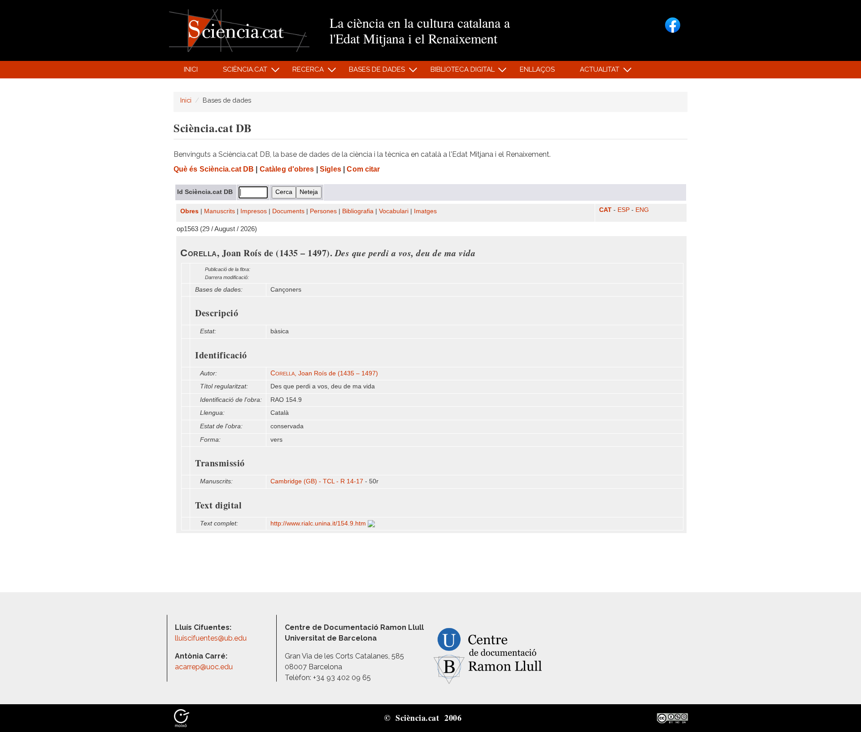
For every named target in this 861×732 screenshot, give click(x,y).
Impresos (253, 211)
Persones (323, 211)
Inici (191, 69)
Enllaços (537, 69)
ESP (623, 210)
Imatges (425, 211)
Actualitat (595, 71)
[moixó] (181, 717)
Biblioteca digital (457, 71)
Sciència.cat (240, 71)
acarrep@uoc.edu (204, 667)
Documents (288, 211)
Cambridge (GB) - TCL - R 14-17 (316, 481)
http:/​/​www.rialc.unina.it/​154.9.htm (319, 523)
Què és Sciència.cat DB (214, 169)
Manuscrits (219, 211)
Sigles (330, 169)
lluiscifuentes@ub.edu (211, 638)
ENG (642, 210)
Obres (189, 211)
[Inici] (239, 30)
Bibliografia (358, 211)
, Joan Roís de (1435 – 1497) (324, 373)
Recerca (303, 71)
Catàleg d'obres (287, 169)
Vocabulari (394, 211)
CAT (605, 210)
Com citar (363, 169)
